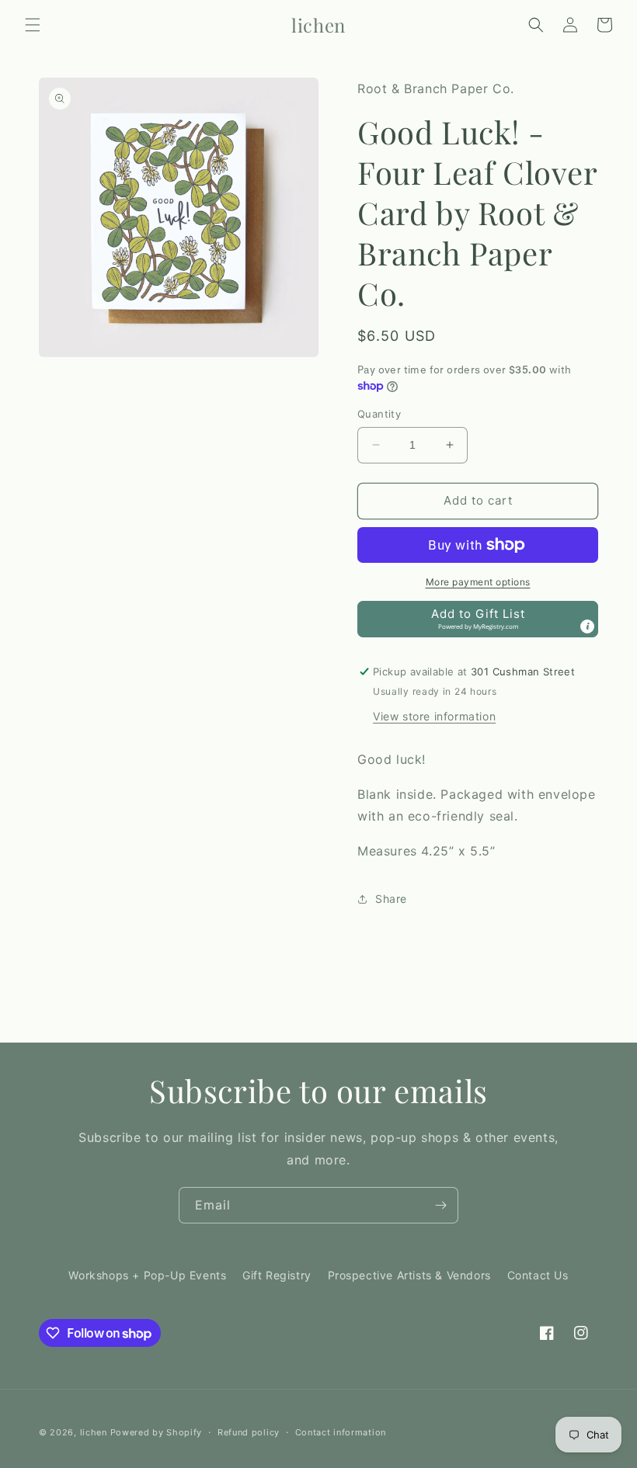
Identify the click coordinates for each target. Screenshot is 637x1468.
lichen (93, 1432)
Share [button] (391, 898)
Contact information (340, 1432)
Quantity (379, 414)
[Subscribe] (440, 1205)
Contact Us (538, 1275)
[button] (33, 25)
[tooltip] (587, 626)
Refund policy (249, 1432)
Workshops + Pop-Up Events (147, 1275)
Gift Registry (277, 1275)
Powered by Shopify (156, 1432)
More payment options (478, 582)
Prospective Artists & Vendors (409, 1275)
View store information (434, 716)
